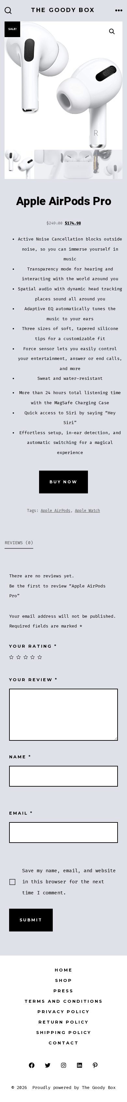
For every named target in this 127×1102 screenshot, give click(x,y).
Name (20, 756)
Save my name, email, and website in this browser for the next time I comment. (69, 881)
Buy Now (63, 481)
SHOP (63, 980)
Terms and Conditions (63, 1001)
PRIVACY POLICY (63, 1011)
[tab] (58, 543)
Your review (33, 679)
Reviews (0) (19, 542)
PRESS (63, 990)
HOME (64, 970)
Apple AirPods (55, 510)
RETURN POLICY (63, 1022)
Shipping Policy (63, 1032)
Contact (64, 1042)
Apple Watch (87, 510)
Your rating (33, 646)
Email (21, 813)
